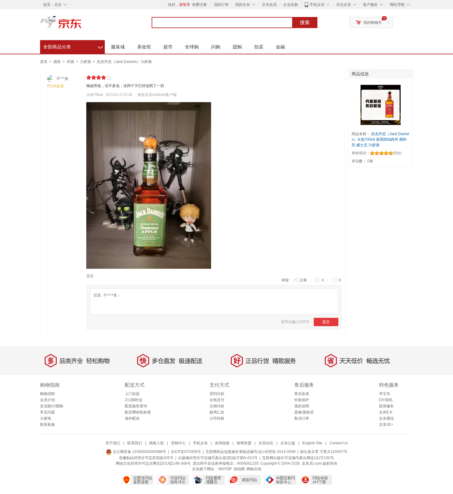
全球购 (192, 46)
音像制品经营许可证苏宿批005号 (146, 458)
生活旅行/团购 (51, 406)
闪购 (215, 46)
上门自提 (132, 394)
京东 (81, 24)
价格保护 (301, 400)
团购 (237, 46)
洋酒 (71, 62)
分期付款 (217, 406)
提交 (326, 322)
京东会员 (269, 4)
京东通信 (386, 418)
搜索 (305, 22)
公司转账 (217, 418)
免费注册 (199, 4)
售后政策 (301, 394)
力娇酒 (86, 62)
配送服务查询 (136, 406)
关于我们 (112, 443)
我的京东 (242, 4)
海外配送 (132, 418)
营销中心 (178, 443)
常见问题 (47, 412)
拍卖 (258, 46)
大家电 (45, 418)
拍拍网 (239, 469)
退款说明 (301, 406)
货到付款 (217, 394)
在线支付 (217, 400)
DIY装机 (386, 400)
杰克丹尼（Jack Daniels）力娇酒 (124, 62)
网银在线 (254, 469)
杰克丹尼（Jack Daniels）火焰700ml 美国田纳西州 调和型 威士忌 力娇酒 (380, 139)
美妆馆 (144, 46)
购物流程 (47, 394)
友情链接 (222, 443)
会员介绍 (47, 400)
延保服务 (386, 406)
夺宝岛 (384, 394)
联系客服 (47, 424)
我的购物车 (372, 22)
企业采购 (290, 4)
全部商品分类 (73, 46)
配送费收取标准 (138, 412)
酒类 (57, 62)
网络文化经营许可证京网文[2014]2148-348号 (153, 463)
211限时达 (133, 400)
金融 (280, 46)
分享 (303, 280)
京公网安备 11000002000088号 (139, 452)
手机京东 (317, 4)
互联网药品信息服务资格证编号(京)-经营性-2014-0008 (251, 452)
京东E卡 (386, 412)
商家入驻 (156, 443)
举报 (285, 280)
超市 (168, 46)
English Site (312, 443)
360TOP (225, 469)
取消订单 (301, 418)
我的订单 (221, 4)
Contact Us (338, 443)
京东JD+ (386, 424)
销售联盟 (244, 443)
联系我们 (134, 443)
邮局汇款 (217, 412)
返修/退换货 (304, 412)
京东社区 (266, 443)
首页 (43, 62)
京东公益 (287, 443)
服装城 (118, 46)
